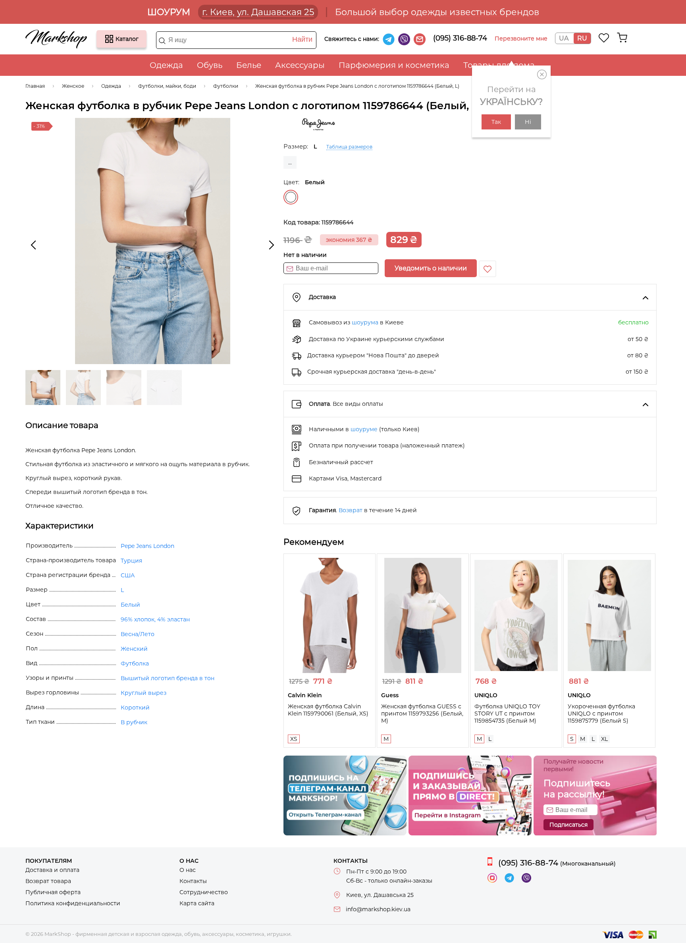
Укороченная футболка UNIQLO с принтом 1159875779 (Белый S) (601, 713)
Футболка (135, 663)
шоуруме (364, 429)
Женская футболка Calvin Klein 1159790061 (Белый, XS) (328, 710)
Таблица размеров (349, 147)
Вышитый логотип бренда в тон (167, 678)
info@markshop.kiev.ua (378, 909)
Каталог (109, 39)
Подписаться (568, 824)
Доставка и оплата (52, 870)
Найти (302, 39)
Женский (134, 648)
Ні (528, 121)
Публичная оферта (53, 892)
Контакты (193, 881)
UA (563, 38)
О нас (187, 870)
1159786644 (337, 222)
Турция (131, 560)
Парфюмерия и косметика (394, 65)
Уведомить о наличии (431, 268)
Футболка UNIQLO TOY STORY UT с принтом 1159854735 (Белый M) (507, 713)
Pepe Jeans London (147, 546)
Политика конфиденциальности (72, 903)
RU (582, 38)
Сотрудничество (203, 892)
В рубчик (134, 722)
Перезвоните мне (521, 38)
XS (293, 738)
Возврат (350, 510)
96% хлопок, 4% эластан (155, 619)
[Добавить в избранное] (487, 268)
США (128, 575)
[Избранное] (604, 38)
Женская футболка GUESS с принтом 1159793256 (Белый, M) (422, 713)
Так (496, 121)
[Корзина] (622, 38)
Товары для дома (499, 65)
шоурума (365, 322)
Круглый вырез (143, 692)
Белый (290, 197)
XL (604, 738)
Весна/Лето (137, 634)
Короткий (135, 707)
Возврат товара (48, 881)
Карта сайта (196, 903)
